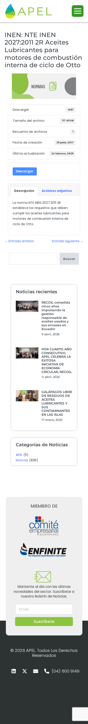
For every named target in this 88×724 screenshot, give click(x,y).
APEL (19, 455)
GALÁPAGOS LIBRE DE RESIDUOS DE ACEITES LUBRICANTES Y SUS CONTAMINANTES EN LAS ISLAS (57, 403)
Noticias (22, 460)
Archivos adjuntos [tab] (57, 191)
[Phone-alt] (47, 671)
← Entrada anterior (19, 241)
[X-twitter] (25, 671)
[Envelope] (36, 671)
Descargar (24, 171)
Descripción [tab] (24, 191)
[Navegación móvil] (77, 11)
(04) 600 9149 (65, 671)
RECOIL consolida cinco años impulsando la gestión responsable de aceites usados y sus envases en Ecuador (56, 315)
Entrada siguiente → (67, 241)
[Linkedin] (14, 671)
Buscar (69, 259)
